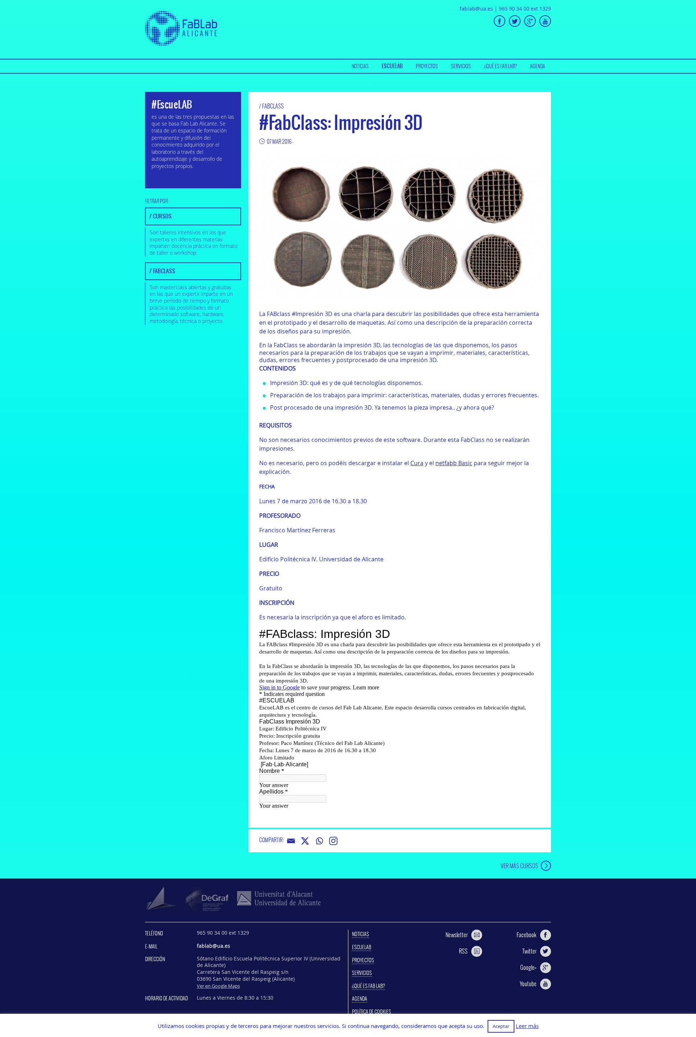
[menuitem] (360, 66)
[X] (305, 841)
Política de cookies (371, 1011)
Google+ (528, 967)
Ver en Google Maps (218, 986)
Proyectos (427, 66)
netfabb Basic (453, 463)
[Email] (291, 841)
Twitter (529, 951)
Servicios (461, 66)
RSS (463, 951)
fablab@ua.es (476, 8)
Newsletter (457, 935)
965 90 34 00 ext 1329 (525, 8)
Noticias (360, 66)
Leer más (527, 1025)
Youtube (528, 984)
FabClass (273, 106)
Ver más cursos (519, 865)
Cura (416, 463)
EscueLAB (392, 66)
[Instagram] (333, 841)
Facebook (526, 935)
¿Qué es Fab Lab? (500, 66)
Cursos (162, 216)
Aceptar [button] (501, 1026)
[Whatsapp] (319, 841)
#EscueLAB (172, 104)
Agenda (537, 66)
